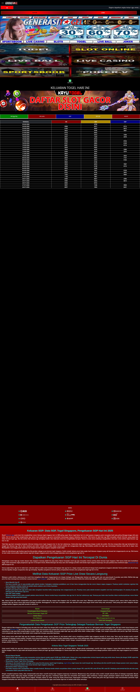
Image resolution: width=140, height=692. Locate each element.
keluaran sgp (14, 629)
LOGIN (103, 12)
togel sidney (67, 663)
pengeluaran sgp (133, 562)
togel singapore (42, 579)
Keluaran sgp (10, 535)
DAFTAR (34, 12)
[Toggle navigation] (2, 3)
